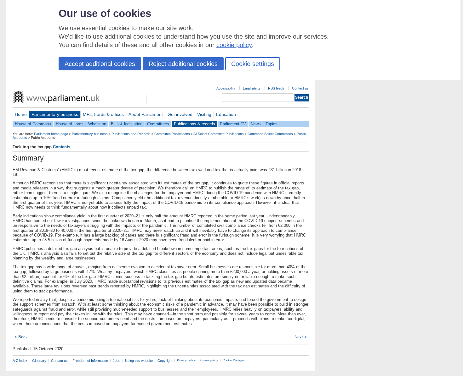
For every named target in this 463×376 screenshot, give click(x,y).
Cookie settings (252, 63)
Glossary (39, 360)
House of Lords (69, 124)
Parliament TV (233, 124)
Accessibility (225, 88)
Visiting (204, 114)
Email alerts (251, 88)
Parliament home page (51, 134)
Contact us (300, 88)
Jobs (116, 360)
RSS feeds (276, 88)
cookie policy (234, 44)
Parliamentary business (54, 114)
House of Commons (33, 124)
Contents (61, 146)
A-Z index (20, 360)
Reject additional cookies (183, 63)
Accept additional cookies (100, 63)
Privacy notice (186, 360)
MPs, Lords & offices (103, 114)
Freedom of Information (90, 360)
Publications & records (194, 124)
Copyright (164, 360)
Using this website (139, 360)
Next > (300, 337)
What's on (97, 124)
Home (21, 114)
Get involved (180, 114)
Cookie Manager (233, 360)
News (256, 124)
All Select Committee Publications (218, 134)
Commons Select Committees (270, 134)
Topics (271, 124)
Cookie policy (209, 360)
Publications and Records (131, 134)
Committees (158, 124)
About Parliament (146, 114)
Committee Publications (172, 134)
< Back (21, 337)
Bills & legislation (126, 124)
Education (226, 114)
